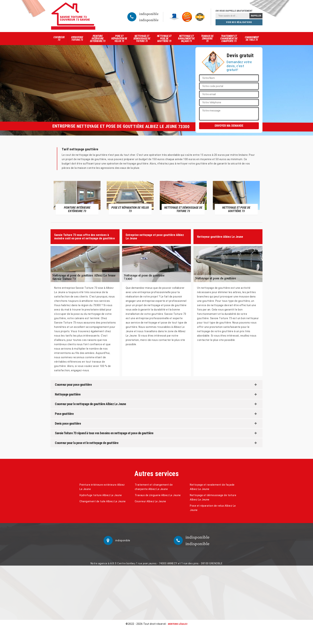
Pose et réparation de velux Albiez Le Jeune (213, 507)
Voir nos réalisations (239, 22)
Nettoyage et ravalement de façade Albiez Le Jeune (212, 486)
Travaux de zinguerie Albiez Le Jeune (158, 495)
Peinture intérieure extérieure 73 (97, 39)
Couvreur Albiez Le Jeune (150, 501)
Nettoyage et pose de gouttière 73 (164, 39)
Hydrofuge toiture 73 (77, 38)
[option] (77, 198)
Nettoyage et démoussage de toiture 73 (141, 39)
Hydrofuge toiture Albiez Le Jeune (101, 495)
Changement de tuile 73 (252, 38)
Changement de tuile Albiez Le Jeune (103, 501)
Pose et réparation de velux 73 (119, 39)
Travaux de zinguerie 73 (207, 39)
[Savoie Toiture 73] (73, 16)
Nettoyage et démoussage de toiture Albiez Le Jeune (213, 497)
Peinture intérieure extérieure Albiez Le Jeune (102, 486)
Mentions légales (177, 624)
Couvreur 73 (58, 38)
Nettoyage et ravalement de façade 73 (186, 39)
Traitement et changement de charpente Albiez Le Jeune (154, 486)
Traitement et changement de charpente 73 (228, 39)
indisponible (148, 14)
